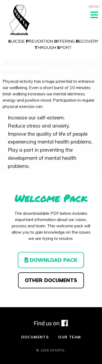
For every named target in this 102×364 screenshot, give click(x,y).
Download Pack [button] (52, 260)
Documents (35, 337)
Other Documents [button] (51, 280)
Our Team (69, 337)
